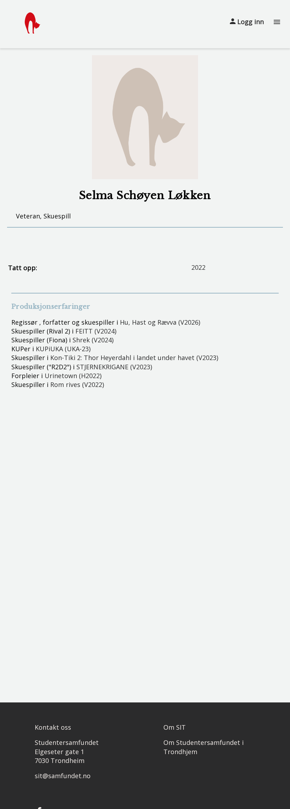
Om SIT (174, 727)
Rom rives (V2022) (77, 384)
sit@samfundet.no (63, 775)
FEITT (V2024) (95, 331)
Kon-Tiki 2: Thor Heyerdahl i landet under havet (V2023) (134, 357)
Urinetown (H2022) (73, 375)
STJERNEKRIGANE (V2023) (114, 367)
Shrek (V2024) (93, 340)
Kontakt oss (53, 727)
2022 (198, 267)
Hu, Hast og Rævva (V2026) (160, 322)
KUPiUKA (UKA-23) (63, 348)
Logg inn (250, 21)
